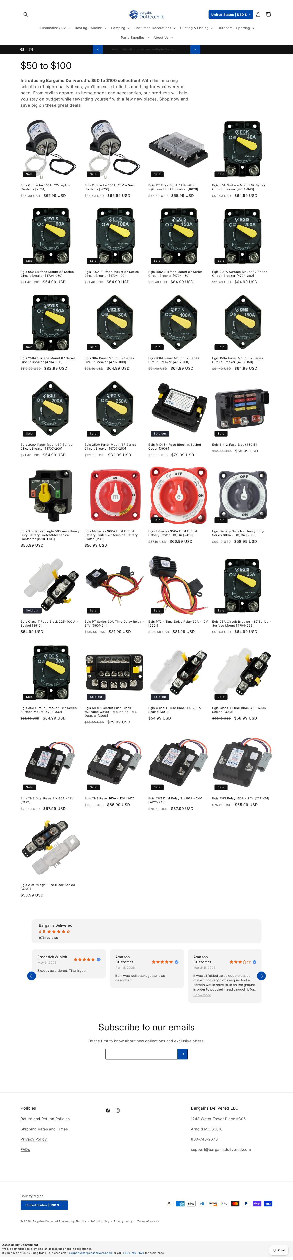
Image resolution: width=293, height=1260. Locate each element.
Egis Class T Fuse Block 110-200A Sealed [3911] (174, 710)
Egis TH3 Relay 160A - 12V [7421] (110, 798)
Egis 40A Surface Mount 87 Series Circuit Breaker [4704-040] (238, 187)
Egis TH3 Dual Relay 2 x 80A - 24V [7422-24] (175, 800)
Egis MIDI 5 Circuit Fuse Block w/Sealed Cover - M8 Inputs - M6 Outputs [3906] (110, 711)
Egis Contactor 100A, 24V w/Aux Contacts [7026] (109, 187)
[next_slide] (261, 975)
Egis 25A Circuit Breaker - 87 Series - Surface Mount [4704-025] (241, 623)
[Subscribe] (182, 1054)
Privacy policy (123, 1221)
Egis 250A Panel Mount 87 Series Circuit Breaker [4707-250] (110, 446)
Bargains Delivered (45, 1221)
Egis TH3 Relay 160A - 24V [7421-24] (240, 798)
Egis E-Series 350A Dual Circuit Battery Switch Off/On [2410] (172, 533)
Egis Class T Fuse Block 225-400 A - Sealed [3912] (49, 623)
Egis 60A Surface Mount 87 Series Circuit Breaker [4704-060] (47, 273)
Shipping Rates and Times (44, 1129)
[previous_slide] (31, 975)
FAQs (25, 1149)
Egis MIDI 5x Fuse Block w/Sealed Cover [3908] (174, 446)
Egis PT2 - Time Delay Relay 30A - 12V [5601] (178, 623)
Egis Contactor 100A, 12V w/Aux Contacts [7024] (45, 187)
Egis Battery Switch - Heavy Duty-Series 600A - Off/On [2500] (238, 533)
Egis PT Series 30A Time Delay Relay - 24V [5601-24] (114, 623)
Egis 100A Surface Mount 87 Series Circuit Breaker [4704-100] (111, 273)
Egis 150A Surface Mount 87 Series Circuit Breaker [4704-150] (175, 273)
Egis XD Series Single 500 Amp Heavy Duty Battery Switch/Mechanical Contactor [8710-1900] (50, 535)
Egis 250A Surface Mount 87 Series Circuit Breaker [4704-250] (48, 360)
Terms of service (148, 1221)
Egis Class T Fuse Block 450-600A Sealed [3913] (239, 710)
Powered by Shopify (72, 1221)
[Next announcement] (195, 49)
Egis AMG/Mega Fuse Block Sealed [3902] (48, 887)
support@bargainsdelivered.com (91, 1253)
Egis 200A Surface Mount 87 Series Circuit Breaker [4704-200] (239, 273)
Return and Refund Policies (45, 1118)
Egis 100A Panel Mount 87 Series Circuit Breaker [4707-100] (173, 360)
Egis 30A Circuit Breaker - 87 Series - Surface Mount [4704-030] (50, 710)
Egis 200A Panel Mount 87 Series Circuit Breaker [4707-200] (46, 446)
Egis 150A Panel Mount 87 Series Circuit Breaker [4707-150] (237, 360)
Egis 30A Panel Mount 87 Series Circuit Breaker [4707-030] (109, 360)
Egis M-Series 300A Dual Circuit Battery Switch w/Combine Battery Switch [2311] (111, 535)
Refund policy (99, 1221)
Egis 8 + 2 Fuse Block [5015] (234, 444)
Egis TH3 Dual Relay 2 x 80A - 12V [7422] (47, 800)
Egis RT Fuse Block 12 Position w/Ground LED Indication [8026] (173, 187)
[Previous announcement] (98, 49)
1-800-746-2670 (134, 1253)
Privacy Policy (34, 1139)
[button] (26, 14)
